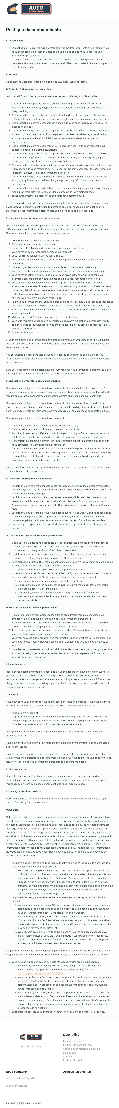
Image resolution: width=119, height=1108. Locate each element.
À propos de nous (31, 1045)
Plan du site (69, 1052)
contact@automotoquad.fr (20, 1078)
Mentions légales (72, 1041)
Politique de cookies (74, 1060)
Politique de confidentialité (78, 1044)
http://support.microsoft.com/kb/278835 (40, 973)
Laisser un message (16, 1085)
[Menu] (111, 9)
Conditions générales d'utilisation (81, 1048)
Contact (67, 1056)
